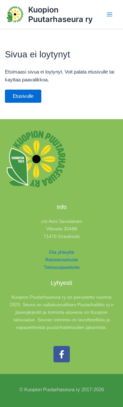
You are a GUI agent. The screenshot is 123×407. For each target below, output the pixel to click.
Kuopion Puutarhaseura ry (60, 14)
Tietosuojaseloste (62, 267)
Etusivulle (23, 96)
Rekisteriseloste (61, 259)
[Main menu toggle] (109, 14)
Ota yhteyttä (61, 252)
